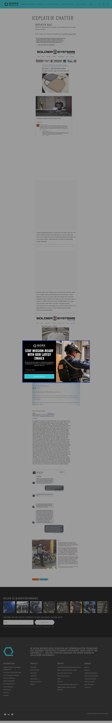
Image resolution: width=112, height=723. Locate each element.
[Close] (87, 343)
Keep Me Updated (39, 376)
